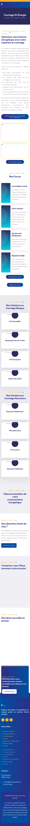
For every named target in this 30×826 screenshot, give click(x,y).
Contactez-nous (9, 691)
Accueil (7, 18)
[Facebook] (7, 719)
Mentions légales (8, 743)
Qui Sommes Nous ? (8, 731)
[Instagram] (11, 719)
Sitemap (5, 746)
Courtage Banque (8, 736)
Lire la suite (7, 656)
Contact (5, 739)
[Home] (3, 5)
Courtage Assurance (9, 734)
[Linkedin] (2, 719)
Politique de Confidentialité (11, 741)
